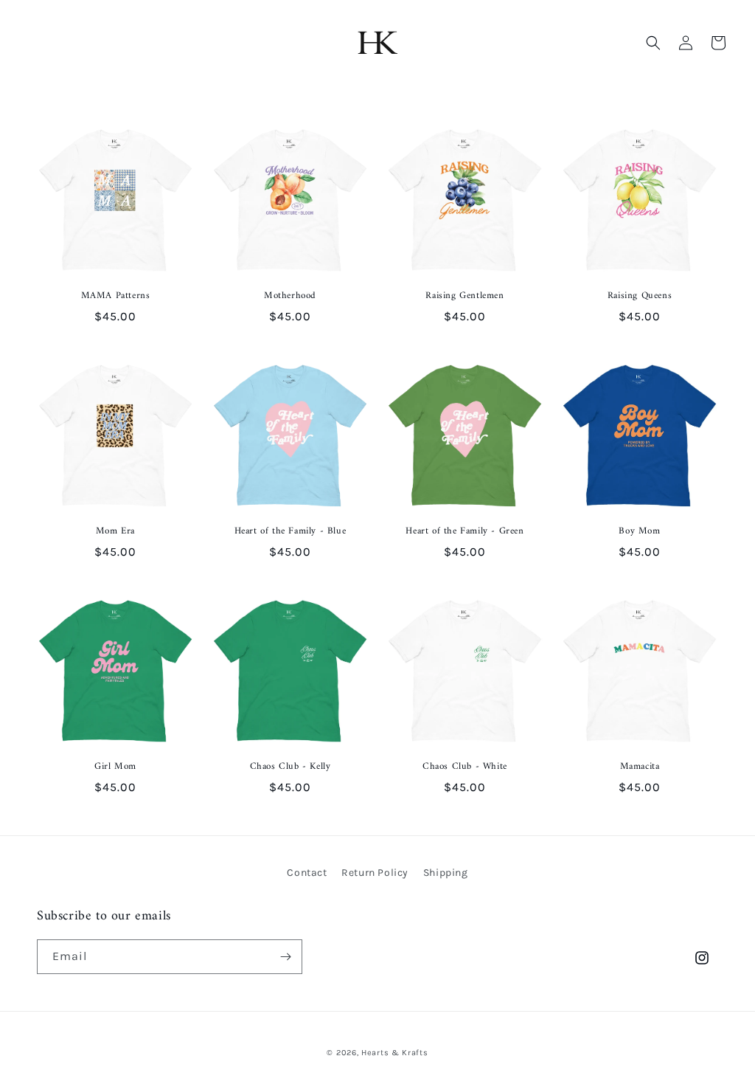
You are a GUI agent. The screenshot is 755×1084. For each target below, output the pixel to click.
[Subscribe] (285, 956)
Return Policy (374, 872)
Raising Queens (640, 296)
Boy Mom (639, 531)
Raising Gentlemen (464, 296)
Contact (307, 872)
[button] (653, 43)
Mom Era (115, 531)
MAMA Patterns (115, 296)
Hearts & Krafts (394, 1052)
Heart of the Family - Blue (290, 531)
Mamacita (640, 767)
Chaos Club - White (464, 767)
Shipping (445, 872)
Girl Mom (115, 767)
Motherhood (290, 296)
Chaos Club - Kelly (290, 767)
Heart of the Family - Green (464, 531)
